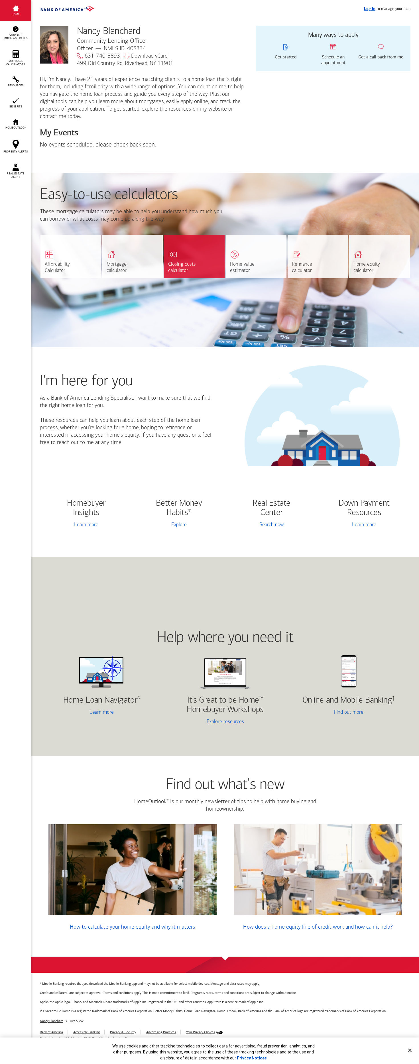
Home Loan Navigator (101, 700)
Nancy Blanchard (51, 1021)
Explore (179, 525)
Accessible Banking (86, 1032)
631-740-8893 (102, 56)
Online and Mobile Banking (347, 700)
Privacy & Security (123, 1032)
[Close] (410, 1050)
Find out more (327, 713)
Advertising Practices (161, 1032)
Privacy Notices (252, 1058)
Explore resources (225, 722)
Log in (369, 9)
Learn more (86, 525)
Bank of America (51, 1032)
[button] (15, 33)
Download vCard (149, 56)
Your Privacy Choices (200, 1032)
